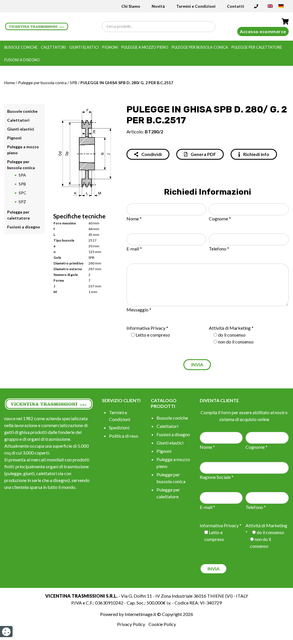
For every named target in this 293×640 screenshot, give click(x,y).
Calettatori (53, 47)
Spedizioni (119, 427)
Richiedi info (255, 154)
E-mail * (134, 248)
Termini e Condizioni (195, 6)
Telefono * (219, 248)
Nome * (134, 218)
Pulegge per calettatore (256, 47)
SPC (22, 192)
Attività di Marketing (230, 328)
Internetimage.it (140, 614)
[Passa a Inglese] (270, 8)
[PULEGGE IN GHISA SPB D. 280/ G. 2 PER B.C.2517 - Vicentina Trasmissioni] (36, 26)
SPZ (22, 201)
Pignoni (110, 47)
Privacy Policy (131, 624)
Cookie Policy (162, 624)
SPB (73, 82)
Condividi (151, 154)
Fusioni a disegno (22, 60)
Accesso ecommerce (263, 31)
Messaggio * (138, 309)
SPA (22, 175)
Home (9, 82)
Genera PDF (203, 154)
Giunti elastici (84, 47)
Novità (158, 6)
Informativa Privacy (145, 328)
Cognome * (220, 218)
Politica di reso (123, 435)
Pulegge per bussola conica (200, 47)
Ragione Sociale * (216, 477)
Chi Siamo (130, 6)
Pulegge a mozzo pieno (144, 47)
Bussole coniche (20, 47)
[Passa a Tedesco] (281, 8)
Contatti (235, 6)
